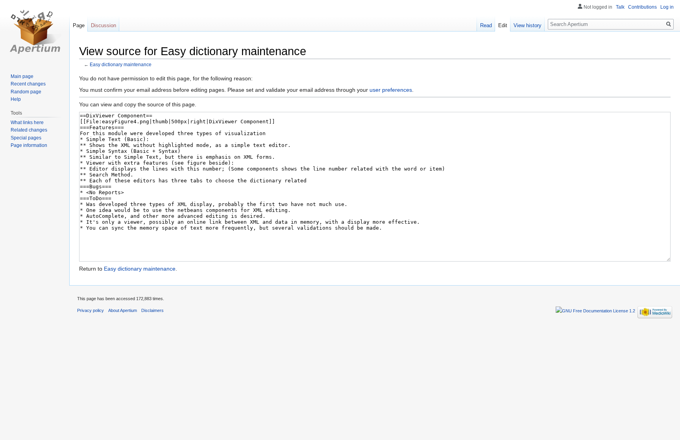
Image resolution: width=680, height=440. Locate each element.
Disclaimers (152, 310)
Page (79, 25)
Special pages (26, 138)
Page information (29, 145)
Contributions (642, 7)
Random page (26, 92)
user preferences (391, 90)
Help (16, 99)
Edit (502, 25)
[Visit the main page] (34, 31)
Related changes (29, 130)
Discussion (103, 25)
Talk (620, 7)
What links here (27, 122)
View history (527, 25)
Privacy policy (90, 310)
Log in (667, 7)
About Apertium (122, 310)
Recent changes (28, 84)
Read (486, 25)
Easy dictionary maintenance (121, 64)
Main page (22, 76)
